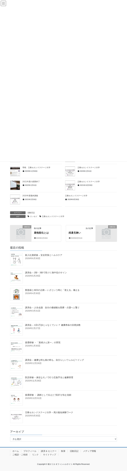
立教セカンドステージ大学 (88, 167)
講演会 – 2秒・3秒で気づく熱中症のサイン (46, 272)
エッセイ (33, 216)
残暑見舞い (75, 232)
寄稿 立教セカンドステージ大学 (36, 167)
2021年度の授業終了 (31, 182)
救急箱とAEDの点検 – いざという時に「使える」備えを (52, 290)
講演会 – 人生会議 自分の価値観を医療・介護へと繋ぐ (52, 307)
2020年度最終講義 (30, 196)
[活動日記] (20, 231)
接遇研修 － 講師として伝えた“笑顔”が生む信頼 (48, 395)
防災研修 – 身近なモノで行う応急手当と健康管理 (49, 377)
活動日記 (31, 213)
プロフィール (29, 451)
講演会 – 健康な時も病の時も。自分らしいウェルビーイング (54, 360)
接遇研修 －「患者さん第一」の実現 (42, 342)
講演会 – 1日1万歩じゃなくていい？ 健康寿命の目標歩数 (53, 325)
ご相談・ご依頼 (20, 454)
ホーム (15, 451)
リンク (35, 454)
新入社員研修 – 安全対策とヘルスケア (43, 255)
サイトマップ (49, 454)
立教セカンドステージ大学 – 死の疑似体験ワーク (49, 412)
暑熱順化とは (41, 232)
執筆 (63, 451)
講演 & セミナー (49, 451)
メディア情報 (89, 451)
